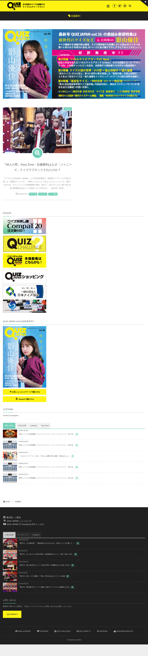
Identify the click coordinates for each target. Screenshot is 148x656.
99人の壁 (33, 194)
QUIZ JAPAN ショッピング (19, 521)
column (68, 109)
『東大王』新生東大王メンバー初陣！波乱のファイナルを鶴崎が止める (44, 587)
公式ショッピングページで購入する (26, 392)
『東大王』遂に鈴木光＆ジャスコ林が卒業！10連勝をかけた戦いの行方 (44, 565)
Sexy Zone (43, 194)
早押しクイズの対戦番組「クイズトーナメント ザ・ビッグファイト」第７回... (46, 434)
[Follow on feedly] (125, 6)
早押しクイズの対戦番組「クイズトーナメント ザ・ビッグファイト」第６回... (46, 445)
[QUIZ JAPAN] (26, 5)
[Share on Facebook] (114, 6)
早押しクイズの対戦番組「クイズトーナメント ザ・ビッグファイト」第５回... (46, 467)
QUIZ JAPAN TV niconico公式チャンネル (25, 524)
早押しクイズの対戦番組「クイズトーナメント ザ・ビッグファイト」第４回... (46, 478)
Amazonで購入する (26, 399)
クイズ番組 (53, 194)
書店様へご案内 (13, 517)
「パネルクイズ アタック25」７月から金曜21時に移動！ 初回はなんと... (44, 456)
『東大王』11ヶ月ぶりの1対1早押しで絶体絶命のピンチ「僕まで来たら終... (45, 554)
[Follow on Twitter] (120, 6)
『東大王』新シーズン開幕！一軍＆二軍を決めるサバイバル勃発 (41, 576)
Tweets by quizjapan (10, 415)
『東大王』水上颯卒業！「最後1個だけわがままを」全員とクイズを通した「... (46, 543)
